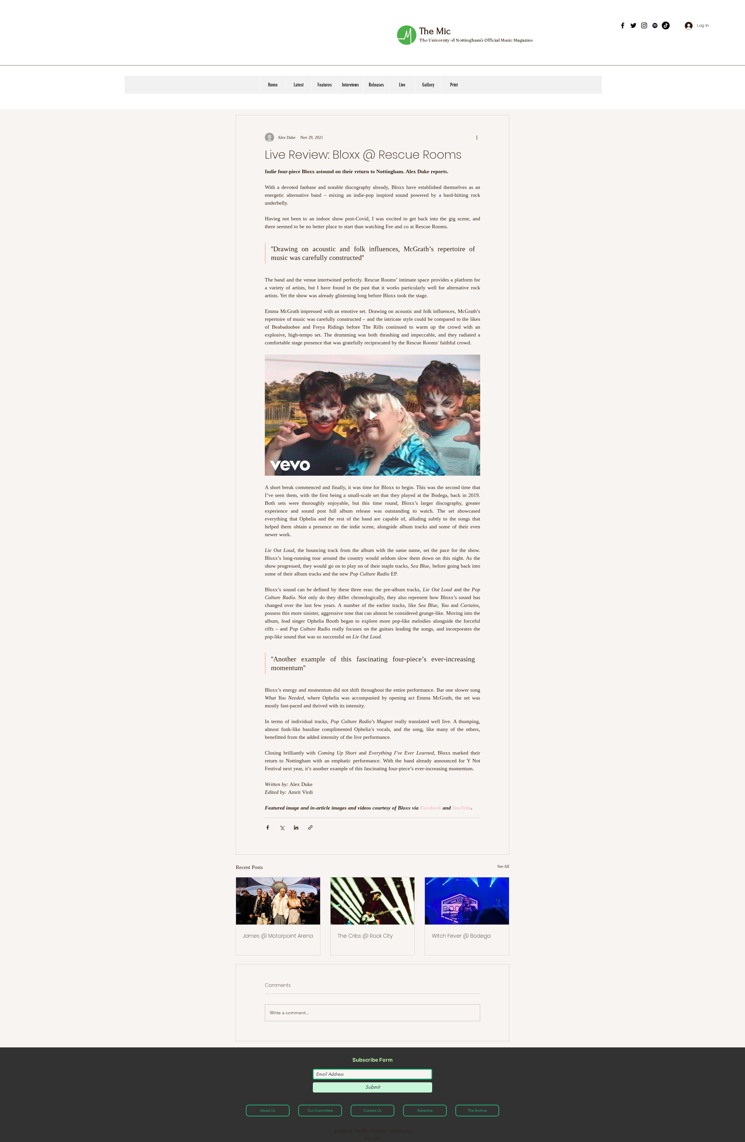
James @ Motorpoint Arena (278, 935)
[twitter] (633, 25)
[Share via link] (310, 827)
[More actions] (476, 137)
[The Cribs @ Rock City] (373, 901)
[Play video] (372, 415)
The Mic (434, 31)
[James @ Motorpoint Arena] (278, 901)
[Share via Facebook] (267, 827)
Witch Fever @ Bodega (461, 935)
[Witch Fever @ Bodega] (467, 901)
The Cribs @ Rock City (365, 935)
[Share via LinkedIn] (296, 827)
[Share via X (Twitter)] (282, 827)
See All (503, 866)
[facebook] (623, 25)
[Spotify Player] (574, 31)
